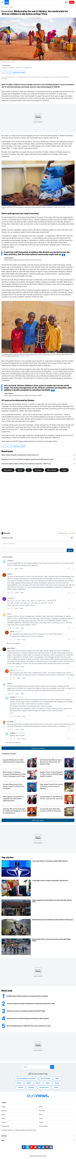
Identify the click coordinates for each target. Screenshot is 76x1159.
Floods (19, 1083)
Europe (3, 1106)
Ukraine (20, 1087)
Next (40, 1114)
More (3, 1140)
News (6, 7)
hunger (64, 470)
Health (29, 1083)
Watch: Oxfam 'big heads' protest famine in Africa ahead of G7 (20, 455)
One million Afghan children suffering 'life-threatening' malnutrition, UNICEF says (26, 463)
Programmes (5, 1126)
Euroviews (38, 470)
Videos (41, 1122)
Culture (3, 1122)
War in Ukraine (51, 470)
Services (4, 1136)
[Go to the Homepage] (6, 2)
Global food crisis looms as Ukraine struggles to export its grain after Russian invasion (27, 459)
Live (71, 2)
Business (4, 1110)
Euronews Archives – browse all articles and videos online (18, 1130)
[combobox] (38, 1067)
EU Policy (42, 1110)
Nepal (47, 1083)
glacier (38, 1083)
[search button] (52, 1067)
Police (56, 1087)
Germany (31, 1087)
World (11, 7)
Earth (3, 1114)
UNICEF (20, 470)
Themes (3, 1102)
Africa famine (8, 470)
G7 (29, 470)
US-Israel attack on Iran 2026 (26, 1078)
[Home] (2, 7)
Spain (57, 1078)
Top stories (7, 857)
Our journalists (43, 1126)
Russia (57, 1083)
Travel (41, 1118)
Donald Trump (44, 1087)
